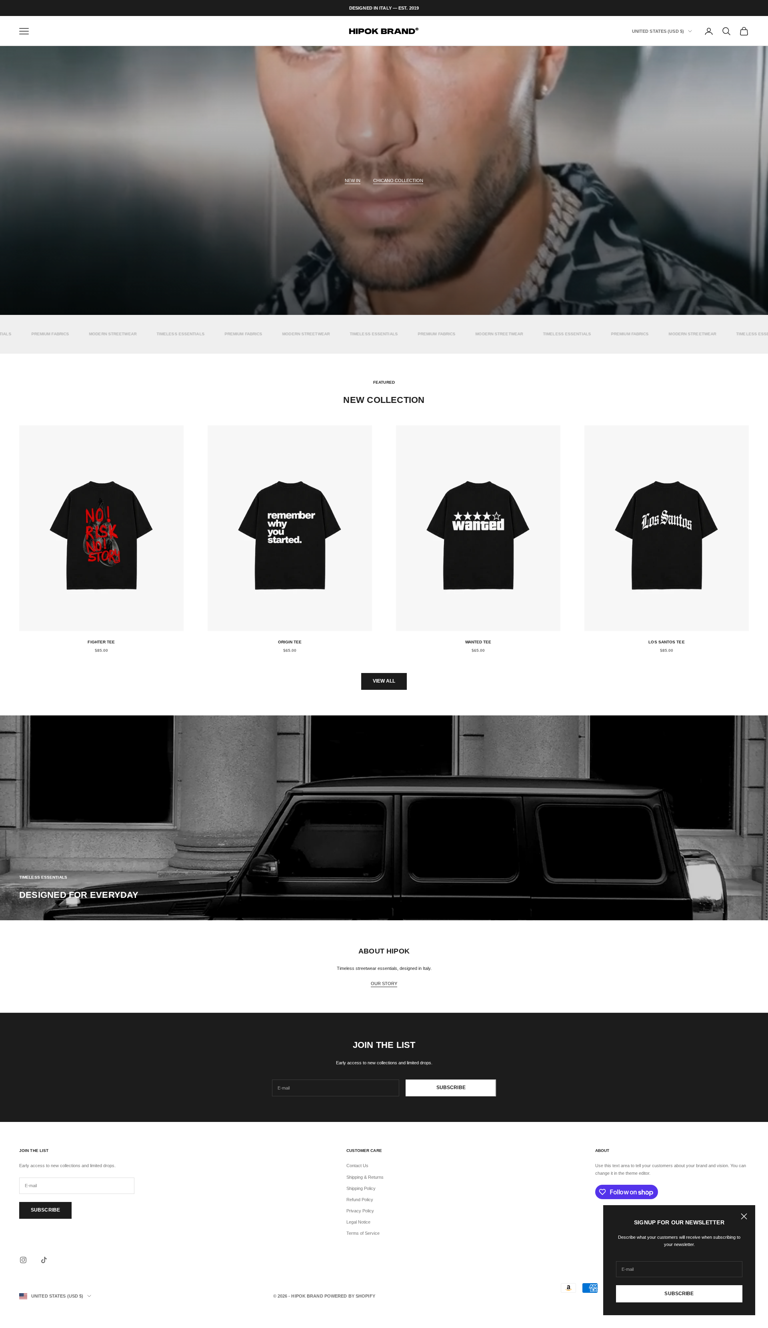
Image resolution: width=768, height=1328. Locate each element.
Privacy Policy (360, 1210)
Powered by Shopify (349, 1296)
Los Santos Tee (666, 642)
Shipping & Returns (365, 1177)
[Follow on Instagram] (23, 1260)
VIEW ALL (384, 681)
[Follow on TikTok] (44, 1260)
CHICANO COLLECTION (398, 180)
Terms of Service (363, 1233)
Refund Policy (359, 1199)
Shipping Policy (361, 1188)
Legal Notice (358, 1222)
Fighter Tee (101, 642)
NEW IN (352, 180)
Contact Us (357, 1165)
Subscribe (679, 1293)
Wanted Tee (478, 642)
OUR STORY (384, 983)
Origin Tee (290, 642)
